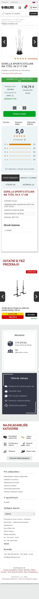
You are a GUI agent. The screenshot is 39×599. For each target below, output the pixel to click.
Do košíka (31, 315)
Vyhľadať (33, 14)
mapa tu (6, 543)
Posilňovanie (18, 19)
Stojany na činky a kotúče (11, 21)
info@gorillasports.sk (12, 557)
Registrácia (14, 2)
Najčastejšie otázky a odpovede (15, 476)
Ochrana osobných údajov (13, 492)
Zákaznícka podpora (31, 123)
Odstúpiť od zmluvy (11, 479)
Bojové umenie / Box (19, 572)
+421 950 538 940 (10, 554)
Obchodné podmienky (12, 488)
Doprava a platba (18, 123)
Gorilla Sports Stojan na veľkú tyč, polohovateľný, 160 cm (15, 309)
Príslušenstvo (33, 572)
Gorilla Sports (7, 19)
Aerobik (27, 570)
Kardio (20, 570)
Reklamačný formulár (11, 482)
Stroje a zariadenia (10, 570)
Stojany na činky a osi (10, 24)
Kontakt (7, 502)
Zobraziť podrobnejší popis (12, 73)
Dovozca (6, 122)
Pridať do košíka (19, 114)
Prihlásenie (4, 2)
